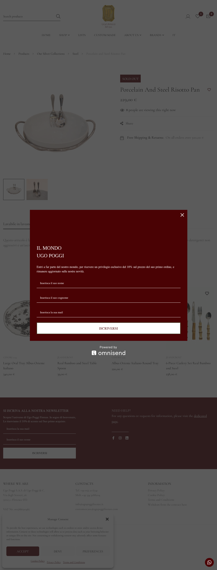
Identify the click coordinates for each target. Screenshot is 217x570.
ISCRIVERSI (108, 328)
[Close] (182, 215)
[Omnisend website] (108, 350)
